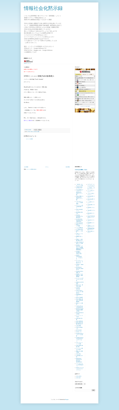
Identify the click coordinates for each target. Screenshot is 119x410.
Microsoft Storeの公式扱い (80, 313)
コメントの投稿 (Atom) (31, 169)
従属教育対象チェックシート (79, 188)
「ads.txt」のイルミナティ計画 (79, 185)
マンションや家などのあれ (79, 349)
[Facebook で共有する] (39, 130)
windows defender (78, 288)
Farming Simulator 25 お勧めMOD (79, 216)
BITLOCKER (79, 330)
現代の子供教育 (79, 297)
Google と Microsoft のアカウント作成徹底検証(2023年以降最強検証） (80, 247)
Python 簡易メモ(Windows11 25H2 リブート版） (79, 198)
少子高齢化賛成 (79, 229)
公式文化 (35, 131)
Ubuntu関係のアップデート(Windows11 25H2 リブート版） (79, 192)
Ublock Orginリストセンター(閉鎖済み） (79, 292)
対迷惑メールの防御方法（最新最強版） (79, 275)
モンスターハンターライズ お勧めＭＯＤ (79, 261)
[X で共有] (37, 130)
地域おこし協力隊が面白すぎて (79, 240)
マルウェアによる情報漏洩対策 (79, 306)
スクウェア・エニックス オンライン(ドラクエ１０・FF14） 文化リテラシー (91, 187)
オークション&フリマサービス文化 (80, 279)
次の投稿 (26, 166)
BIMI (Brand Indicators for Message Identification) (79, 360)
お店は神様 (78, 325)
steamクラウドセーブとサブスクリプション (80, 369)
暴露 (38, 131)
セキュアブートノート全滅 (79, 343)
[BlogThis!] (36, 130)
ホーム (46, 166)
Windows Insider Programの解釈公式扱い (79, 310)
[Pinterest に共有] (41, 130)
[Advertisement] (47, 153)
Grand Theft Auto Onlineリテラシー (91, 217)
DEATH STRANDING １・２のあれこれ (79, 257)
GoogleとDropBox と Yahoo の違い (79, 252)
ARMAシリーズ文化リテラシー (91, 226)
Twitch (31, 131)
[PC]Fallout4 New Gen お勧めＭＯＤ (79, 268)
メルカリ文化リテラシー (91, 194)
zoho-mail (78, 377)
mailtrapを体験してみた (81, 169)
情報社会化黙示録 (43, 8)
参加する (93, 107)
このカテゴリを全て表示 (85, 106)
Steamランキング (27, 63)
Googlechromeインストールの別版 (80, 334)
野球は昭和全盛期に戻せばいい (79, 323)
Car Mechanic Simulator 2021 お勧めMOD (79, 220)
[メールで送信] (34, 130)
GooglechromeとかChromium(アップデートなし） (80, 339)
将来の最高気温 (79, 321)
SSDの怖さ (78, 354)
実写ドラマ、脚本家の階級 (79, 285)
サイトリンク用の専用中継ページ (79, 206)
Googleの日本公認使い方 (79, 272)
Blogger (66, 399)
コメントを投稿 (29, 139)
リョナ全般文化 (79, 227)
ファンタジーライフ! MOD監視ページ (80, 365)
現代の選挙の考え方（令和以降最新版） (79, 300)
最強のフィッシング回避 (79, 225)
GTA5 (29, 131)
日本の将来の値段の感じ (79, 346)
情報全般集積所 (79, 223)
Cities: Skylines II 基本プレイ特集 (80, 243)
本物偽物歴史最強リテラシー (91, 229)
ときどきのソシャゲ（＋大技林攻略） (79, 202)
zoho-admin (78, 376)
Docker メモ (78, 331)
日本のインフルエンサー (79, 234)
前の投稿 (68, 166)
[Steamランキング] (28, 61)
